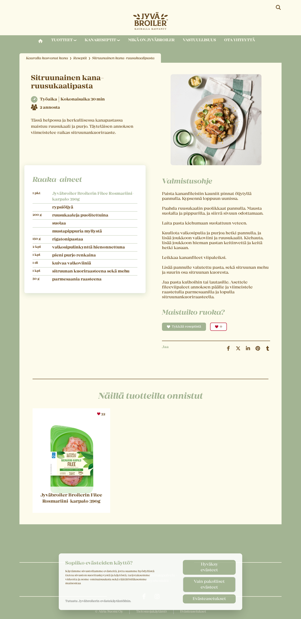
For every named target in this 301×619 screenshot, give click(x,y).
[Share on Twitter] (238, 348)
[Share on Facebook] (228, 348)
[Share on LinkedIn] (248, 348)
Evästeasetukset (209, 598)
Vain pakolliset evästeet (209, 584)
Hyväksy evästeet (209, 567)
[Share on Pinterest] (257, 348)
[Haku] (279, 7)
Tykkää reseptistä (186, 327)
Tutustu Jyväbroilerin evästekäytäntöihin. (98, 601)
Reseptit (80, 58)
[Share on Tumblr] (267, 348)
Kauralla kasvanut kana (47, 58)
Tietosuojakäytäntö (151, 612)
